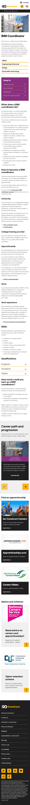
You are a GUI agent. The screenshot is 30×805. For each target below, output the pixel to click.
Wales (14, 373)
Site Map (4, 740)
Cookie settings (6, 763)
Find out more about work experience (14, 322)
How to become (14, 88)
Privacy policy (5, 754)
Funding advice (7, 227)
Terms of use (5, 745)
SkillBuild (4, 731)
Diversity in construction (8, 722)
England (14, 364)
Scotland (14, 369)
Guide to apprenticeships (10, 279)
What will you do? (14, 84)
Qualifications (14, 92)
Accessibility (5, 749)
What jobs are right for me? (11, 11)
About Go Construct (7, 713)
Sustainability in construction (10, 736)
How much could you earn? (14, 95)
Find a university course (10, 225)
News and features (7, 726)
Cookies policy (5, 758)
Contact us (4, 717)
